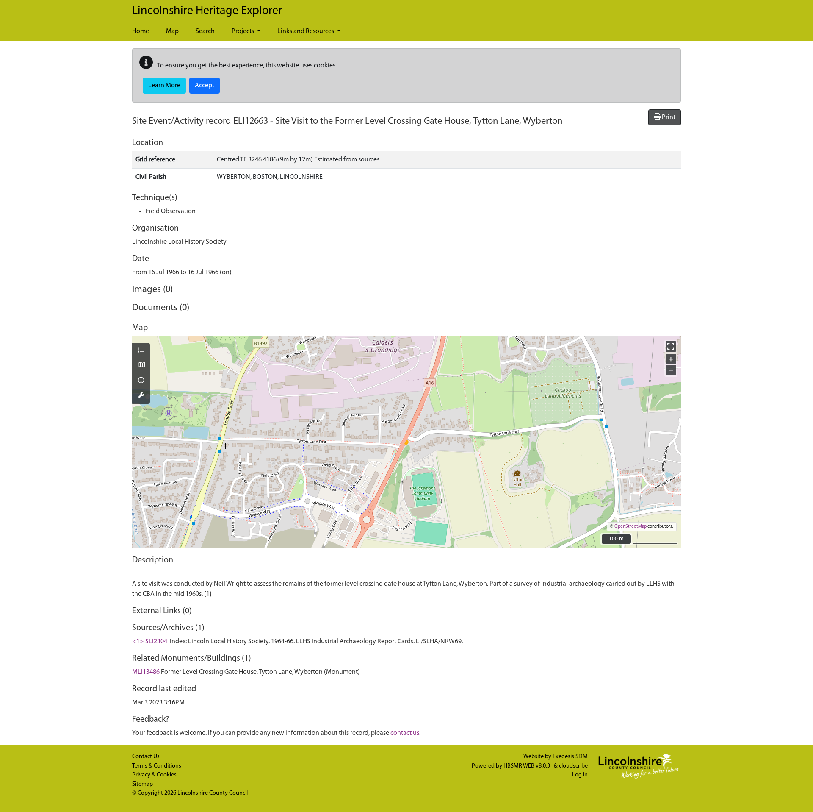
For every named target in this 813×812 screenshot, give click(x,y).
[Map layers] (141, 351)
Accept (204, 85)
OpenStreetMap (630, 526)
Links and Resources (306, 31)
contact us (404, 733)
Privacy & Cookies (154, 775)
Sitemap (142, 784)
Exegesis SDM (570, 757)
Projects (243, 31)
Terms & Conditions (156, 766)
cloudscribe (573, 766)
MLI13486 (146, 672)
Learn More (164, 85)
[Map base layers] (141, 365)
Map (172, 31)
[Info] (141, 381)
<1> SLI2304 (149, 641)
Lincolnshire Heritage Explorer (207, 11)
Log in (580, 775)
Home (140, 31)
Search (205, 31)
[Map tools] (141, 396)
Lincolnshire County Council (212, 793)
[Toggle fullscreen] (671, 346)
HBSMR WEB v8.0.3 (527, 766)
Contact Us (146, 757)
